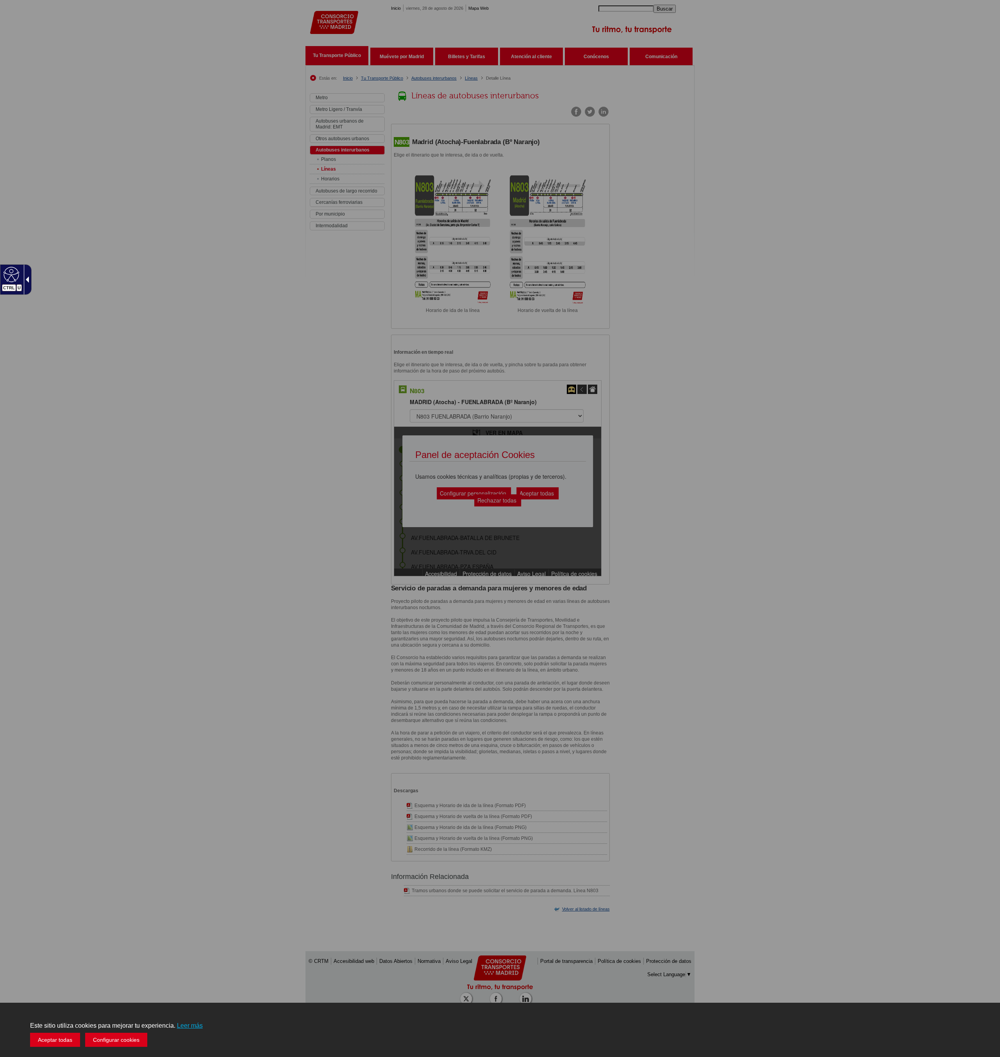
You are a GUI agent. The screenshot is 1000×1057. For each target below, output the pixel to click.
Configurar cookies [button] (116, 1040)
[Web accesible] (10, 274)
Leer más (190, 1025)
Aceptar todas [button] (55, 1040)
